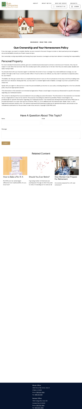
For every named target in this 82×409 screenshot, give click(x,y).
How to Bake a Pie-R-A (13, 177)
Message (4, 129)
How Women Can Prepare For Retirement (66, 178)
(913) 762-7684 (40, 405)
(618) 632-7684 (40, 392)
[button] (35, 3)
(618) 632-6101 (38, 394)
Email (43, 118)
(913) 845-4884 (39, 408)
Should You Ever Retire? (39, 177)
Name (3, 118)
